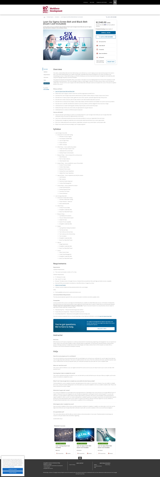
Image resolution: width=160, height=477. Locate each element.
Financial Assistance (98, 466)
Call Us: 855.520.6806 (111, 17)
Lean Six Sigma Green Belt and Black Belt (64, 91)
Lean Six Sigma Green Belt (105, 316)
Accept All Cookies (13, 469)
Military (95, 464)
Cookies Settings (12, 472)
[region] (12, 466)
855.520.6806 (46, 89)
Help (95, 467)
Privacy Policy (81, 473)
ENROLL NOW (105, 33)
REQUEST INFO (111, 61)
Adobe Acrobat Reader (60, 285)
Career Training (72, 464)
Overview (46, 69)
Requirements (47, 74)
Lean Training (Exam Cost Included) (63, 446)
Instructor (46, 77)
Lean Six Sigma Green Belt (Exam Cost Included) (84, 446)
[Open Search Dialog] (115, 2)
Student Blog (107, 464)
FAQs (45, 80)
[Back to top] (80, 462)
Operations (57, 17)
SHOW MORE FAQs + (58, 418)
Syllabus (45, 71)
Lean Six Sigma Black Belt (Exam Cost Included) (105, 446)
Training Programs (50, 17)
